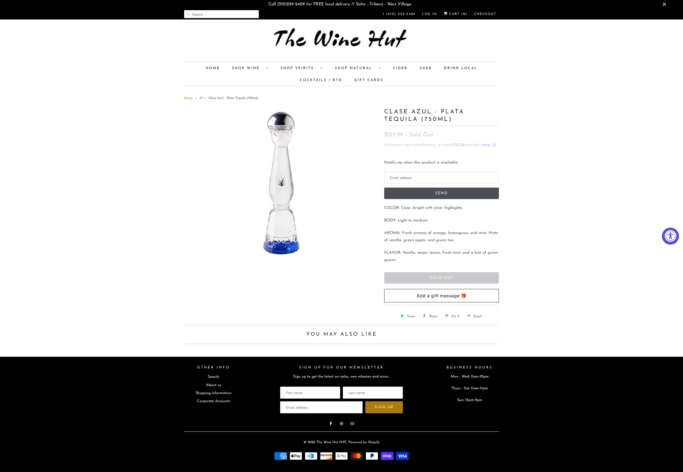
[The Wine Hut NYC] (341, 41)
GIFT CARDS (368, 80)
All (201, 98)
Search (213, 377)
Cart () (457, 14)
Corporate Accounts (213, 401)
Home (213, 68)
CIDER (400, 68)
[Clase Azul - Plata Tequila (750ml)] (281, 183)
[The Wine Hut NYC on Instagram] (341, 423)
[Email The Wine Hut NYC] (352, 423)
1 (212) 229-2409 (399, 14)
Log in (429, 14)
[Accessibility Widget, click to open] (670, 236)
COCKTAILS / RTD (321, 80)
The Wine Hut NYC (331, 442)
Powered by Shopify (364, 442)
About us (213, 385)
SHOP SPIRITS (299, 68)
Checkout (485, 14)
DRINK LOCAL (460, 68)
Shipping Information (214, 393)
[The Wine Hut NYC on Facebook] (330, 423)
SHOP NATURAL (355, 68)
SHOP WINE (247, 68)
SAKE (426, 68)
